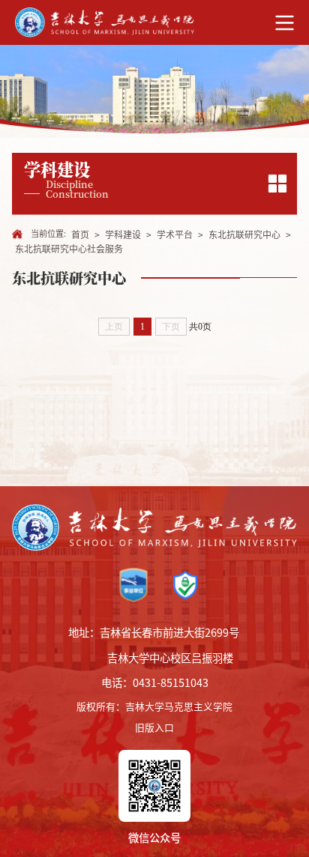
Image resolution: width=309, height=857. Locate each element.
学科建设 (123, 234)
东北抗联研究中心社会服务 (69, 248)
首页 (80, 234)
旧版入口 (154, 727)
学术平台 (175, 234)
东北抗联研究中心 (244, 234)
